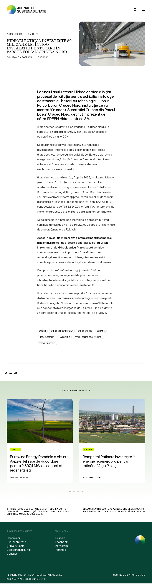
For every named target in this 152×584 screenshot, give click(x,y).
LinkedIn (60, 538)
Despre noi (13, 538)
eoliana (101, 331)
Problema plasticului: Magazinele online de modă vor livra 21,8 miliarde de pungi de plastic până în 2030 (112, 510)
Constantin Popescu (19, 57)
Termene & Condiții (18, 574)
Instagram (61, 546)
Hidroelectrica (46, 337)
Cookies (57, 574)
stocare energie (47, 343)
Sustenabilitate (16, 542)
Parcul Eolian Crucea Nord (88, 337)
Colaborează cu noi (19, 550)
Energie (43, 57)
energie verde (85, 331)
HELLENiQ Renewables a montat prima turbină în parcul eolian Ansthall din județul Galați (110, 461)
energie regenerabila (62, 331)
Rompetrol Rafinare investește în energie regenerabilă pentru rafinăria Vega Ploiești (36, 461)
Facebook (61, 542)
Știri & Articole (15, 546)
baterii (42, 331)
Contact (12, 553)
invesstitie (64, 337)
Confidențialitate (41, 574)
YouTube (60, 550)
